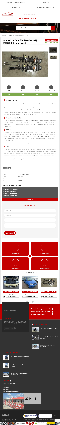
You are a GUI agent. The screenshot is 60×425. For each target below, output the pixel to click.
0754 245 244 (7, 193)
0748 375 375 (7, 190)
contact (38, 15)
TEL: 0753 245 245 (51, 42)
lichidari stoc (26, 18)
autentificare (33, 421)
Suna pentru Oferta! (11, 292)
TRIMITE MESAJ (9, 233)
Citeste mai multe (9, 328)
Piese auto (4, 35)
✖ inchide (50, 423)
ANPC (55, 415)
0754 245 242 (6, 389)
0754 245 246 (16, 7)
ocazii (19, 18)
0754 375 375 (45, 2)
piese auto (20, 15)
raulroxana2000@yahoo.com (45, 7)
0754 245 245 (7, 195)
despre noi (34, 18)
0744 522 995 (6, 387)
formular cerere (29, 15)
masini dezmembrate (48, 15)
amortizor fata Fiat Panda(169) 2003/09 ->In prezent (18, 35)
